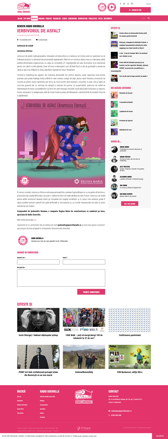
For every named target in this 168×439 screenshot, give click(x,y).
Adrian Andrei (124, 146)
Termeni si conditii (22, 428)
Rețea (100, 18)
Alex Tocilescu (125, 166)
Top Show (26, 18)
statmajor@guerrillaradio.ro (121, 411)
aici (35, 220)
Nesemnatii (108, 18)
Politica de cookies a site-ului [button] (84, 436)
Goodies (42, 409)
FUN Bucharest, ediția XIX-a (129, 372)
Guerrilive (57, 18)
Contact (148, 4)
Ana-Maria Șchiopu (126, 193)
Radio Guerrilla (37, 238)
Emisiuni (41, 18)
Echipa (64, 18)
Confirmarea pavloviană (130, 335)
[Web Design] (84, 428)
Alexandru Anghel (126, 176)
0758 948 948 (116, 415)
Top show (20, 413)
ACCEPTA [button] (160, 436)
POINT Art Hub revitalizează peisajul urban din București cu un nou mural (38, 373)
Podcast (49, 18)
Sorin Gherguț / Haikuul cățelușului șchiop (38, 335)
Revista (34, 18)
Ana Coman (123, 185)
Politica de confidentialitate (35, 428)
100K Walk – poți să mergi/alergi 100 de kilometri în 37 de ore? (84, 337)
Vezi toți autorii (129, 203)
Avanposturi (82, 18)
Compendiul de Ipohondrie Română (28, 35)
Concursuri (72, 18)
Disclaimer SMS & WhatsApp (44, 431)
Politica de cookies (49, 428)
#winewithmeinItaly (84, 372)
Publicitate (93, 18)
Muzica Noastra (22, 405)
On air (20, 18)
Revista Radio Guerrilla (30, 26)
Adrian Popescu (125, 156)
